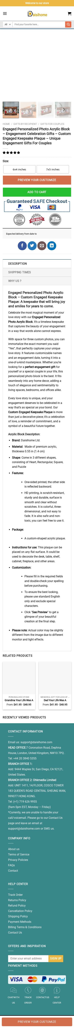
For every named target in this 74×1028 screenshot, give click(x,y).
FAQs (11, 865)
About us (13, 849)
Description (17, 263)
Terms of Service (18, 854)
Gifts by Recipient (25, 124)
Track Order (15, 894)
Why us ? (15, 281)
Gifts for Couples (52, 124)
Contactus (42, 997)
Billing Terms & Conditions (24, 927)
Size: (6, 161)
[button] (12, 152)
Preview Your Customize (37, 180)
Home (6, 124)
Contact (13, 870)
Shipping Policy (18, 916)
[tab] (37, 263)
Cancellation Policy (20, 911)
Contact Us (15, 932)
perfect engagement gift (40, 367)
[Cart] (69, 13)
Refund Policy (17, 905)
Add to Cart (36, 192)
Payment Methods (19, 921)
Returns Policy (17, 900)
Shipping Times (19, 272)
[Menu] (5, 13)
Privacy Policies (18, 860)
